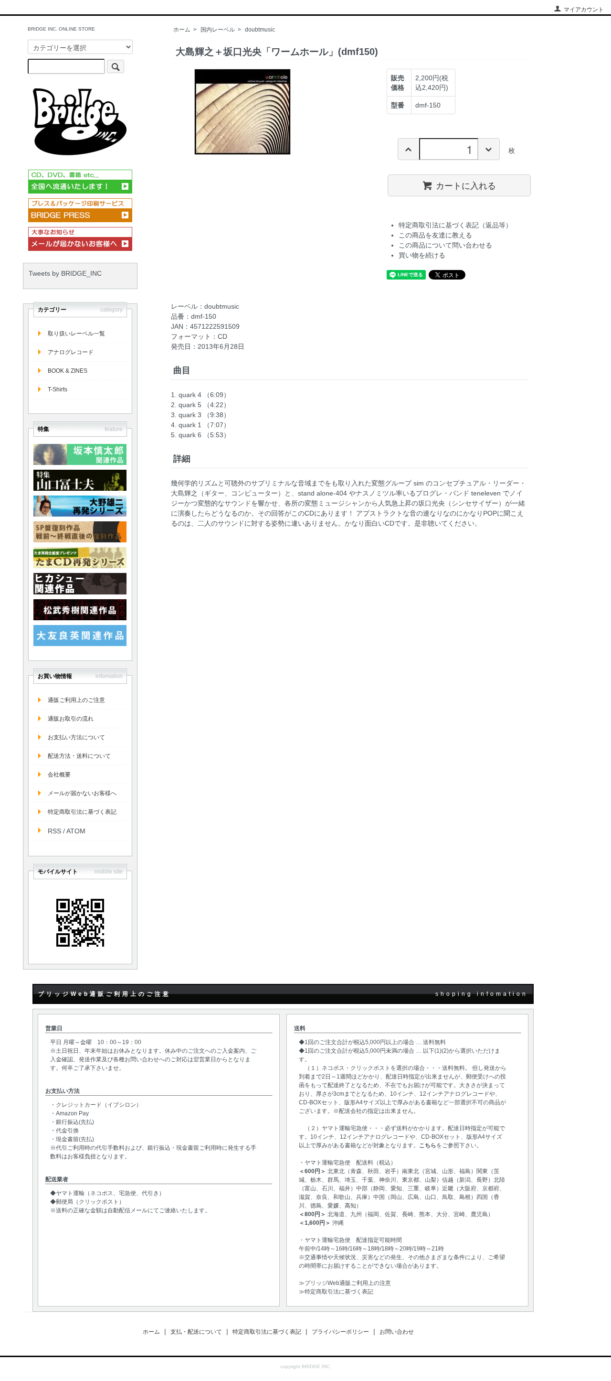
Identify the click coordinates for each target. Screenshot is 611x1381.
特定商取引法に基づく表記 (82, 812)
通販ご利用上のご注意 (76, 700)
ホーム (181, 29)
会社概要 (59, 774)
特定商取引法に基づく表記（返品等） (455, 225)
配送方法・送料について (79, 756)
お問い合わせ (396, 1331)
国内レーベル (217, 29)
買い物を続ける (422, 255)
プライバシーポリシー (340, 1331)
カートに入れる (466, 185)
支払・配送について (196, 1331)
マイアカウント (584, 9)
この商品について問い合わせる (445, 245)
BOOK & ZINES (67, 370)
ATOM (75, 831)
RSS (54, 831)
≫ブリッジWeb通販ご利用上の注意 (345, 1283)
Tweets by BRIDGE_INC (65, 273)
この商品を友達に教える (435, 235)
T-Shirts (57, 389)
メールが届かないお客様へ (82, 793)
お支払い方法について (76, 737)
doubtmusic (260, 29)
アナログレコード (71, 352)
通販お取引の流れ (71, 718)
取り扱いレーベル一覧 (76, 333)
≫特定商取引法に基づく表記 (336, 1291)
